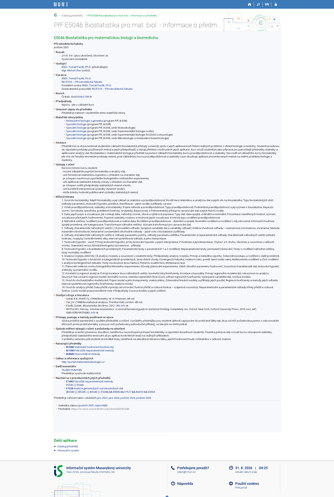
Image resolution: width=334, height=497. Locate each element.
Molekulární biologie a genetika (84, 120)
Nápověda (185, 484)
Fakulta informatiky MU (103, 472)
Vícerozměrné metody (83, 354)
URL (118, 305)
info (123, 305)
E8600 (116, 392)
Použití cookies (247, 484)
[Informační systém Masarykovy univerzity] (61, 4)
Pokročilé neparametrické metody (90, 350)
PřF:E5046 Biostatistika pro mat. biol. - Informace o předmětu (122, 15)
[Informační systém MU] (55, 15)
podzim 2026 (143, 398)
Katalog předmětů (72, 15)
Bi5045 (82, 392)
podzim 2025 (86, 405)
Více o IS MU (72, 472)
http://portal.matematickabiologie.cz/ (83, 362)
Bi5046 (93, 392)
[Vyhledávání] (258, 4)
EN (267, 4)
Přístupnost (241, 487)
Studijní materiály (72, 369)
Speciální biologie (76, 124)
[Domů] (249, 4)
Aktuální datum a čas (246, 472)
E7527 (127, 392)
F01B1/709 (83, 96)
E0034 (151, 392)
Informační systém (68, 450)
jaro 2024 (114, 398)
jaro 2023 (102, 398)
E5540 (69, 385)
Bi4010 (139, 392)
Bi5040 (70, 392)
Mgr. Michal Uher (71, 70)
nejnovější (101, 405)
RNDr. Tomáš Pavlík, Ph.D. (76, 67)
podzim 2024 (127, 398)
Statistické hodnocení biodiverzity (90, 347)
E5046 (80, 385)
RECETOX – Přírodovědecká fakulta (82, 82)
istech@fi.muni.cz (186, 472)
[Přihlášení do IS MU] (275, 4)
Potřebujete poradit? (193, 468)
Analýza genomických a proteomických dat (94, 388)
